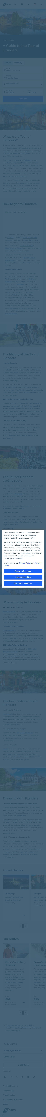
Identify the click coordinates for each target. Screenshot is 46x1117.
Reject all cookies (23, 577)
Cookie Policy (25, 563)
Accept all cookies (23, 571)
